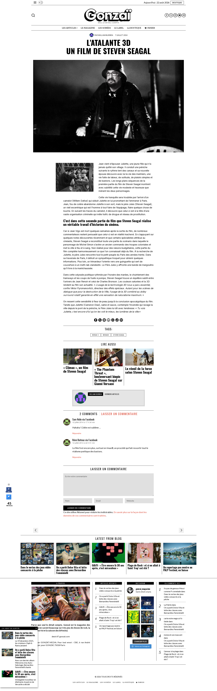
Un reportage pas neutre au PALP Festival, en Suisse (177, 569)
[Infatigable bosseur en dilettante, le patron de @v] (147, 631)
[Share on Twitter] (8, 499)
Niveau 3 (95, 335)
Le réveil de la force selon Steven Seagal (138, 370)
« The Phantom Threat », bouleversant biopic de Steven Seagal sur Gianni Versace (108, 377)
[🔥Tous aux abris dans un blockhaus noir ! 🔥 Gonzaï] (133, 616)
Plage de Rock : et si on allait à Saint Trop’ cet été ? (144, 567)
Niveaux (106, 335)
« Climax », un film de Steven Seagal (75, 369)
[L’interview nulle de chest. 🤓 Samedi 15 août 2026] (133, 602)
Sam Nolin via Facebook (83, 419)
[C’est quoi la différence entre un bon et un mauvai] (147, 602)
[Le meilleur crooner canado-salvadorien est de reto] (133, 631)
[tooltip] (167, 15)
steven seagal (118, 335)
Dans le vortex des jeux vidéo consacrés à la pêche (36, 569)
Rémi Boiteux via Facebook (84, 440)
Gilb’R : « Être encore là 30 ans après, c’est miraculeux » (108, 567)
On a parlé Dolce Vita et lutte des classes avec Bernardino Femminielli (71, 570)
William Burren (105, 35)
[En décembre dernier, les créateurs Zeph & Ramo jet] (147, 616)
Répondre (76, 433)
